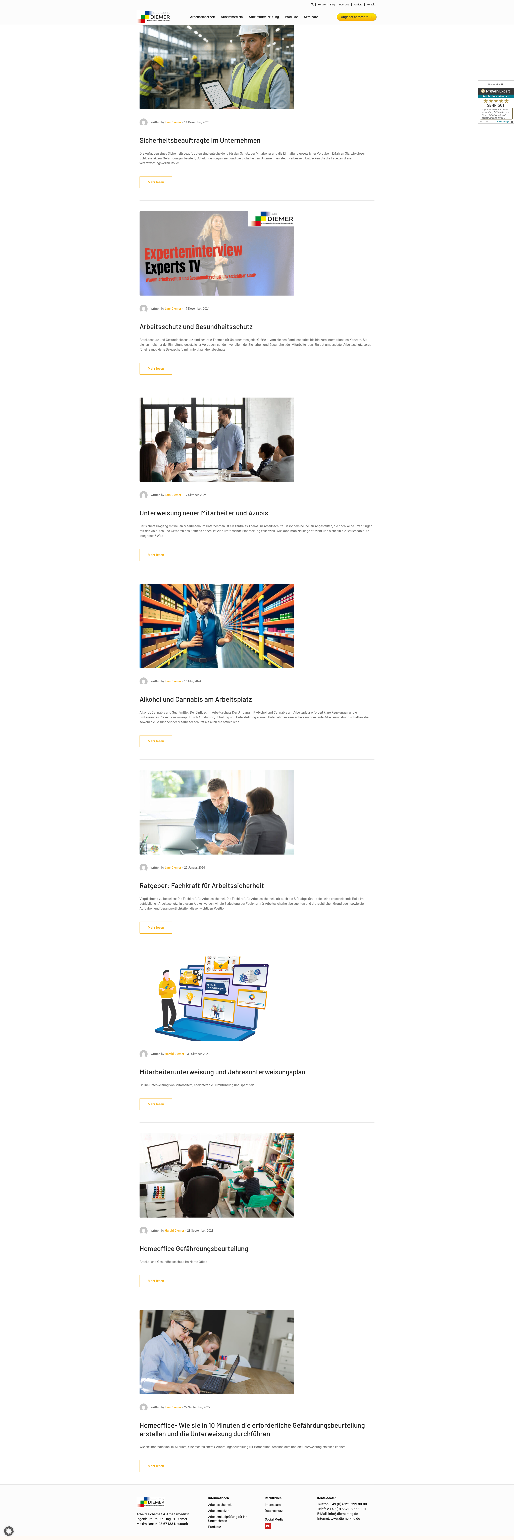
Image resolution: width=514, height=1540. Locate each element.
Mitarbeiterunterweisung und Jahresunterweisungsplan (222, 1072)
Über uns (344, 4)
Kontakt (371, 4)
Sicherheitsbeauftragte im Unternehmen (200, 140)
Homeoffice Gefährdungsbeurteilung (194, 1248)
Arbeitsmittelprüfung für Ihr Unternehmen (227, 1519)
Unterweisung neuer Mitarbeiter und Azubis (204, 513)
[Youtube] (268, 1526)
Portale (322, 4)
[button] (9, 1531)
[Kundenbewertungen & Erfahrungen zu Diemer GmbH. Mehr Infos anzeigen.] (496, 102)
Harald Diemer (174, 1054)
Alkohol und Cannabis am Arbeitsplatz (196, 699)
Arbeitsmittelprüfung (264, 17)
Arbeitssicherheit (202, 17)
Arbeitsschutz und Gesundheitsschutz (196, 326)
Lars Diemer (173, 122)
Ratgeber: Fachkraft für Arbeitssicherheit (202, 885)
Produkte (291, 17)
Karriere (358, 4)
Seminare (311, 17)
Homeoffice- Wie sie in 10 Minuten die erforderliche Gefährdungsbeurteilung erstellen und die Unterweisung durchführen (252, 1429)
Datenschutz (274, 1511)
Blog (332, 4)
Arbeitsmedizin (232, 17)
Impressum (273, 1505)
